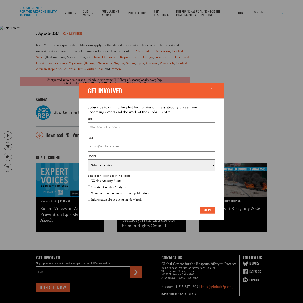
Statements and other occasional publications (120, 193)
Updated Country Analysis (108, 187)
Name (90, 119)
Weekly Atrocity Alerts (106, 181)
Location (92, 156)
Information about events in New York (116, 200)
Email (90, 138)
